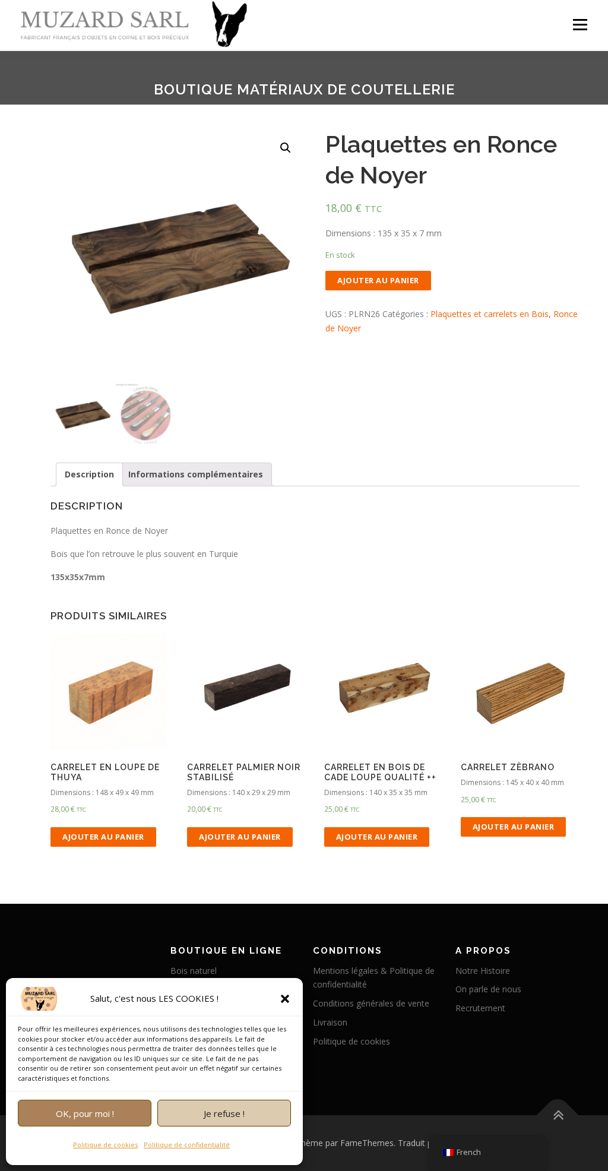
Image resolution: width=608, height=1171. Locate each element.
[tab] (89, 474)
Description (89, 474)
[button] (285, 999)
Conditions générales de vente (371, 1003)
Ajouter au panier (378, 280)
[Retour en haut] (558, 1115)
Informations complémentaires (195, 474)
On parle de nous (488, 989)
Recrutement (480, 1008)
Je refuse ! (224, 1113)
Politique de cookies (105, 1144)
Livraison (330, 1022)
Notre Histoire (482, 970)
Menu (579, 25)
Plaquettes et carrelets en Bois (489, 313)
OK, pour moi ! (85, 1113)
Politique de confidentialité (187, 1144)
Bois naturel (193, 970)
